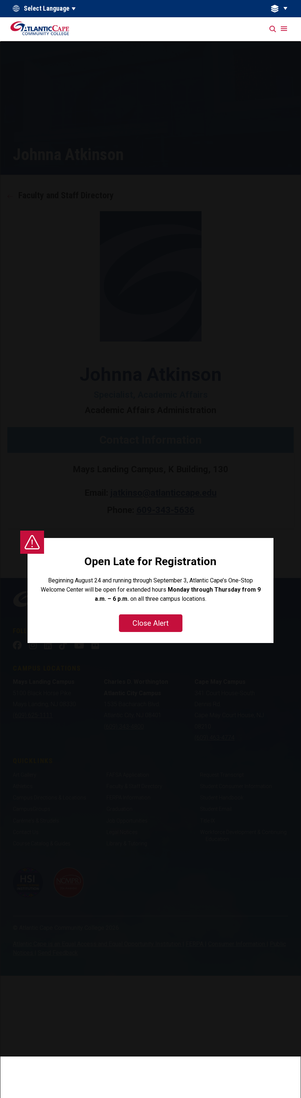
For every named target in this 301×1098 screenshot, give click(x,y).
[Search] (273, 29)
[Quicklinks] (283, 8)
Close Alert (151, 623)
